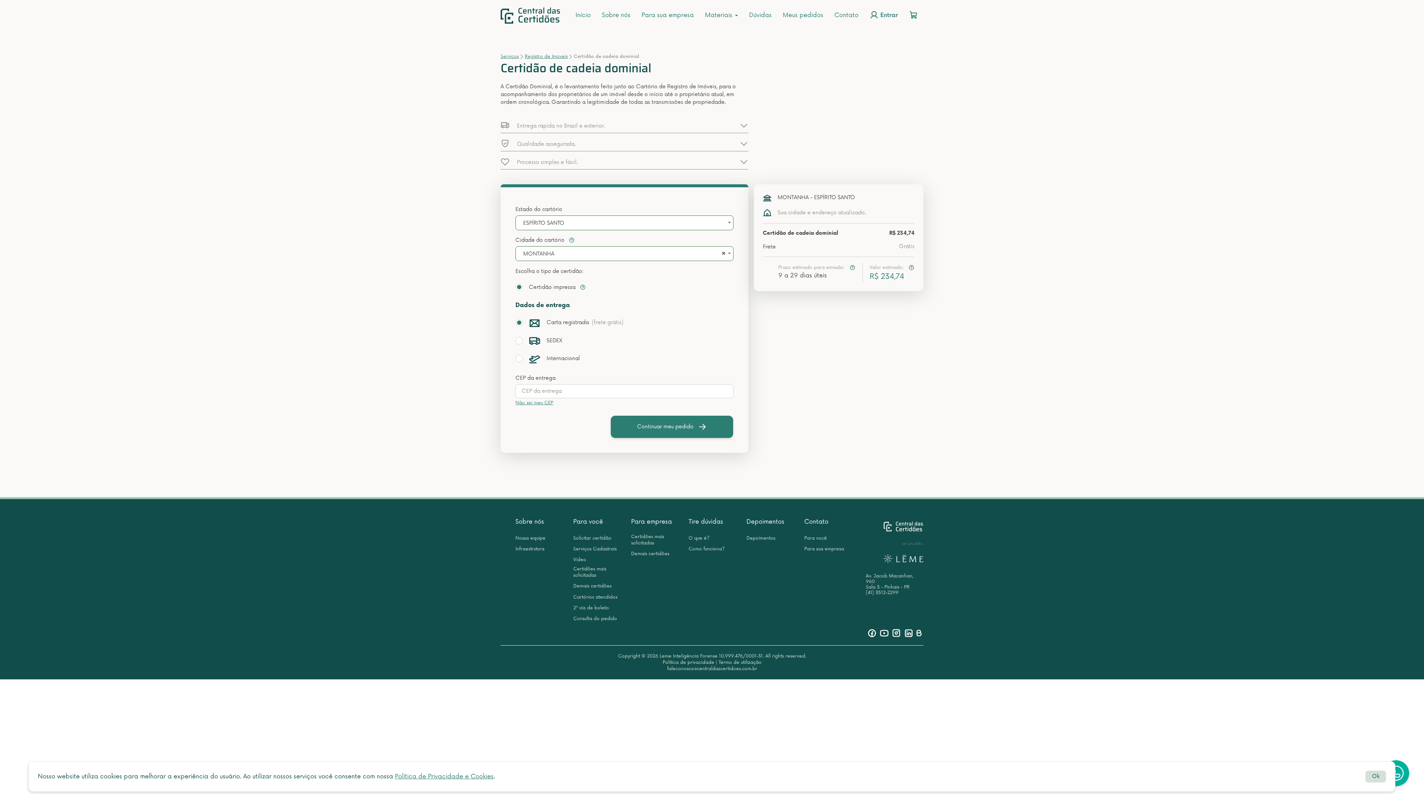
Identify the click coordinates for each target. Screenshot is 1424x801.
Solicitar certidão (592, 538)
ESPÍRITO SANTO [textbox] (543, 223)
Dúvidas (760, 15)
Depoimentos (765, 521)
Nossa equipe (530, 538)
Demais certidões (592, 586)
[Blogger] (918, 633)
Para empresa (651, 521)
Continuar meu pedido (665, 426)
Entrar (888, 15)
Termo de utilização (740, 662)
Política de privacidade (688, 662)
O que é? (699, 538)
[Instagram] (896, 633)
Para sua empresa (668, 15)
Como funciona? (707, 549)
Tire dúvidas (706, 521)
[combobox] (624, 222)
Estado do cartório (538, 209)
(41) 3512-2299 (882, 593)
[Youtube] (884, 633)
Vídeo (579, 560)
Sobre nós (616, 15)
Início (583, 15)
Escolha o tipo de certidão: (549, 271)
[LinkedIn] (908, 633)
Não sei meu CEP (534, 403)
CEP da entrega (535, 378)
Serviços (510, 56)
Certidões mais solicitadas (589, 572)
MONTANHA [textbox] (538, 254)
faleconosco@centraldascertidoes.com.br (712, 669)
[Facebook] (872, 633)
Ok (1376, 776)
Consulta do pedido (595, 619)
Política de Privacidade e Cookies (444, 776)
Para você (588, 521)
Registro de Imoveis (546, 56)
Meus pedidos (803, 15)
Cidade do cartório (540, 240)
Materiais (719, 15)
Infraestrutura (529, 549)
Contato (846, 15)
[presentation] (624, 391)
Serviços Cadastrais (595, 549)
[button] (624, 125)
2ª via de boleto (591, 608)
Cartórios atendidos (595, 597)
